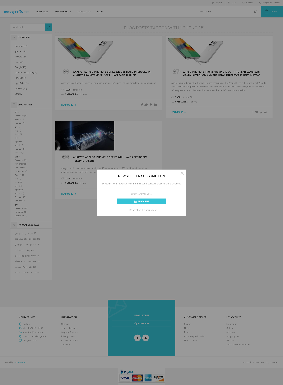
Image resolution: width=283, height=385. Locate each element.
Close (182, 173)
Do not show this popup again (143, 210)
